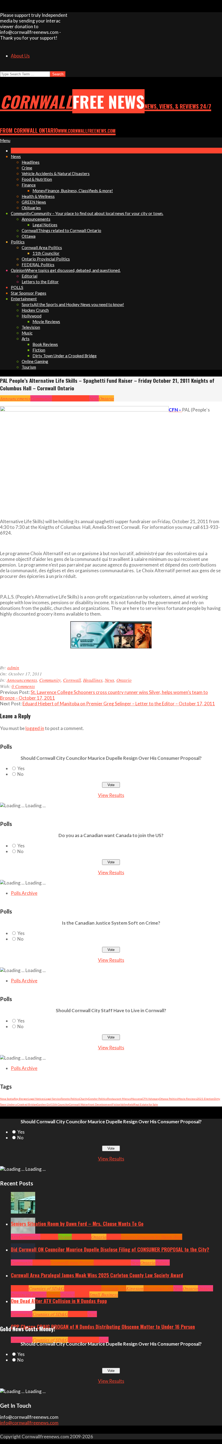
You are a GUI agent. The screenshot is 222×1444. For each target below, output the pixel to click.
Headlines (79, 398)
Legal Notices (36, 1098)
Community (41, 398)
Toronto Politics (70, 1098)
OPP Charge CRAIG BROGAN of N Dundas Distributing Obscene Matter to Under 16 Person (103, 1326)
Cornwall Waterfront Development (90, 1104)
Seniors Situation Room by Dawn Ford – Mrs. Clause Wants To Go (77, 1223)
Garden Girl (44, 1104)
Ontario (106, 398)
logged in (34, 728)
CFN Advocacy (150, 1098)
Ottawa (53, 1294)
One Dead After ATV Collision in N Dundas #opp (59, 1300)
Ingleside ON (113, 1288)
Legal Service (53, 1098)
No (20, 774)
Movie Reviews (187, 1098)
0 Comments (23, 686)
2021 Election (205, 1098)
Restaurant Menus (119, 1098)
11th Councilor (60, 1104)
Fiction (116, 1104)
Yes (21, 768)
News (94, 398)
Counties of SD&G (46, 1288)
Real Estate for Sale (146, 1104)
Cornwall (61, 398)
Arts (15, 1237)
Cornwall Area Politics (72, 1262)
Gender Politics (97, 1098)
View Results (111, 795)
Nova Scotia (7, 1098)
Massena (136, 1098)
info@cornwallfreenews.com (29, 1423)
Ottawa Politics (168, 1098)
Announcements (15, 398)
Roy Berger (21, 1098)
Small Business (103, 1294)
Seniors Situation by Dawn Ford (151, 1237)
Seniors (113, 1237)
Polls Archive (24, 893)
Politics (162, 1262)
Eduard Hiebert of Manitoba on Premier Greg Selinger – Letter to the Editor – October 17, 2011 (118, 703)
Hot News (122, 1262)
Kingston (134, 1288)
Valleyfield (127, 1104)
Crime (74, 1340)
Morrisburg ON (158, 1288)
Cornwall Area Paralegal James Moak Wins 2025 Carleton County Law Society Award (97, 1275)
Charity (83, 1098)
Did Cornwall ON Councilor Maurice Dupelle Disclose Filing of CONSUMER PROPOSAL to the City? (110, 1249)
